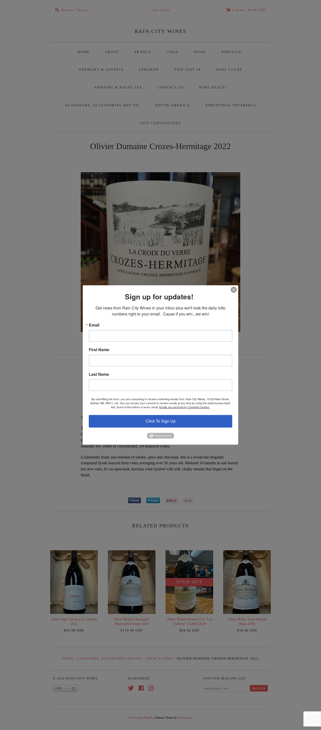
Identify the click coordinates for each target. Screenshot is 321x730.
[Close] (234, 290)
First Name (99, 350)
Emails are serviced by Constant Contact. (184, 407)
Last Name (99, 374)
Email (94, 325)
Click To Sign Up (161, 421)
